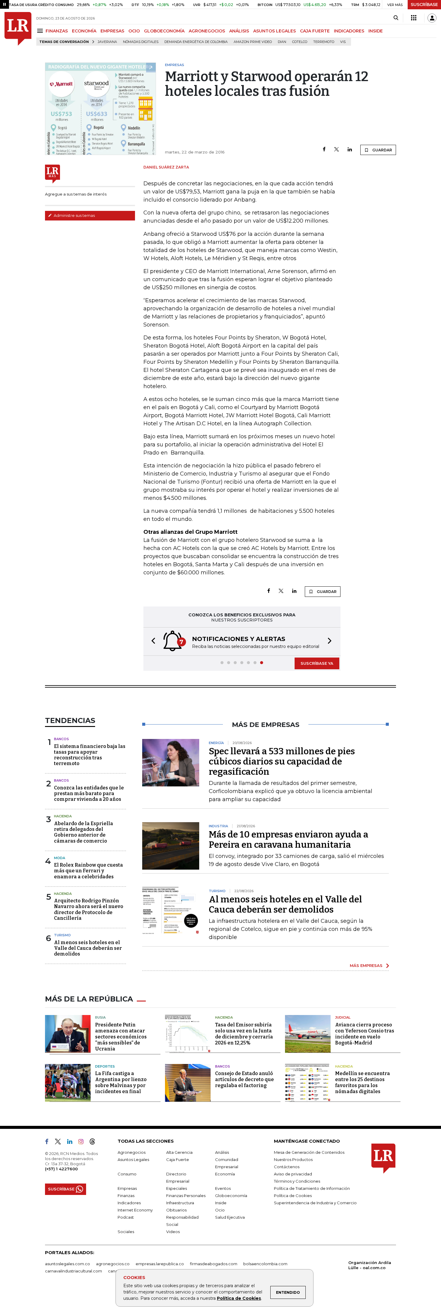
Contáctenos (286, 1166)
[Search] (396, 18)
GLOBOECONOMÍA (164, 31)
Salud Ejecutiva (230, 1217)
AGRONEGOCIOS (207, 31)
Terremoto (323, 42)
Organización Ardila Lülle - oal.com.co (369, 1265)
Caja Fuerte (177, 1159)
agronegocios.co (113, 1263)
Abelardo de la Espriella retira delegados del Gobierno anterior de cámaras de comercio (83, 832)
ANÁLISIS (239, 31)
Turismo (62, 935)
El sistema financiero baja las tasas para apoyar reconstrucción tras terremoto (89, 755)
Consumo (127, 1174)
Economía (225, 1174)
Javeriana (107, 42)
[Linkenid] (72, 1142)
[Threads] (94, 1142)
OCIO (134, 31)
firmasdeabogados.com (213, 1263)
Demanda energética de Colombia (196, 42)
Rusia (100, 1017)
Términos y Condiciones (297, 1181)
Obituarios (176, 1210)
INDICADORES (349, 31)
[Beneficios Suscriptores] (413, 18)
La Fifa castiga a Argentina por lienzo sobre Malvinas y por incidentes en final (121, 1082)
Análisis (222, 1152)
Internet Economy (135, 1210)
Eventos (223, 1188)
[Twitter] (336, 150)
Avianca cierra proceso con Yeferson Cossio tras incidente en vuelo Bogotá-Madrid (364, 1034)
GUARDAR (381, 150)
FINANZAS (57, 31)
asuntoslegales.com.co (67, 1263)
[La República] (18, 29)
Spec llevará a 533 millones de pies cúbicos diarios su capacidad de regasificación (282, 761)
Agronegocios (132, 1152)
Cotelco (299, 42)
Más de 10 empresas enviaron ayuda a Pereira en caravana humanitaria (288, 839)
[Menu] (41, 31)
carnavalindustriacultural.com (73, 1271)
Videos (173, 1231)
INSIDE (375, 31)
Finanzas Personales (186, 1195)
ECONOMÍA (84, 31)
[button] (151, 641)
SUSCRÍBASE (424, 4)
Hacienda (63, 816)
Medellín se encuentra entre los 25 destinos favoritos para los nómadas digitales (362, 1082)
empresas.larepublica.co (160, 1263)
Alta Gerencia (179, 1152)
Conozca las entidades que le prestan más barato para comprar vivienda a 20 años (89, 793)
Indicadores (129, 1202)
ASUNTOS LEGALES (274, 31)
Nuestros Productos (293, 1159)
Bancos (61, 739)
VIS (343, 42)
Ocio (220, 1210)
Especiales (176, 1188)
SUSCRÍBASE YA (317, 663)
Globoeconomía (231, 1195)
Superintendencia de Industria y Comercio (315, 1202)
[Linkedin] (350, 150)
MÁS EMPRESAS (366, 965)
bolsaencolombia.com (265, 1263)
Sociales (126, 1231)
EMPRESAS (112, 31)
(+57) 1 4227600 (61, 1168)
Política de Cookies (239, 1298)
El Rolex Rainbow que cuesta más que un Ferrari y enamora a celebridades (88, 870)
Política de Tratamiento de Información (312, 1188)
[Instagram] (83, 1142)
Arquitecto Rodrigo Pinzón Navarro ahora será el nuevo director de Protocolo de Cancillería (88, 909)
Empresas (127, 1188)
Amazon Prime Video (253, 42)
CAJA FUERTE (315, 31)
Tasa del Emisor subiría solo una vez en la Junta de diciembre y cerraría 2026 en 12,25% (244, 1034)
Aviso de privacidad (293, 1174)
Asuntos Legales (133, 1159)
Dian (282, 42)
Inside (220, 1202)
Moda (59, 858)
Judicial (342, 1017)
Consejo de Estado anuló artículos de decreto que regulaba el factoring (244, 1079)
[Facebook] (324, 150)
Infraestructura (180, 1202)
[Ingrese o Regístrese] (432, 18)
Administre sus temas (74, 215)
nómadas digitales (140, 42)
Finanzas (126, 1195)
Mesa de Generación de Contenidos (309, 1152)
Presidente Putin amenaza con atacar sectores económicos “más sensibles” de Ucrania (121, 1037)
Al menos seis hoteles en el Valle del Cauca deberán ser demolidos (88, 948)
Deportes (105, 1066)
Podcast (126, 1217)
